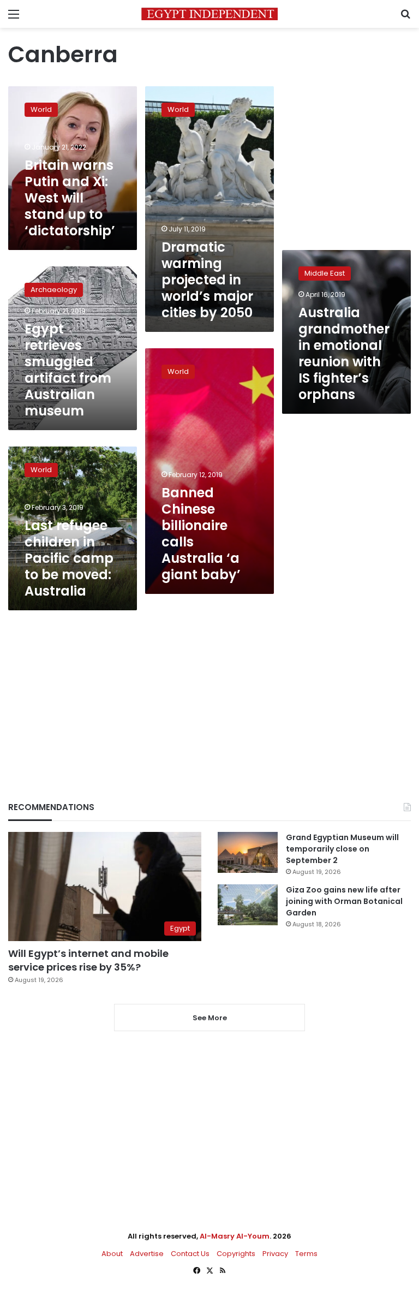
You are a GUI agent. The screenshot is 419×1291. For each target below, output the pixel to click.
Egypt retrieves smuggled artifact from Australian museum (68, 370)
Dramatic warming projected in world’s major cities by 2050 (207, 280)
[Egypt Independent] (209, 14)
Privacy (275, 1253)
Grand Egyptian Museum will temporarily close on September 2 (342, 849)
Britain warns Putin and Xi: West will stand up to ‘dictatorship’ (70, 198)
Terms (306, 1253)
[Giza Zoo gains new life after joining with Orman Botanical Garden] (248, 904)
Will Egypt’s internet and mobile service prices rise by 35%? (88, 960)
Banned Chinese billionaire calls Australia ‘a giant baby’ (201, 534)
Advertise (147, 1253)
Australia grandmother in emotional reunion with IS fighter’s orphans (344, 353)
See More (210, 1018)
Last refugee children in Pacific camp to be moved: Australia (69, 558)
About (112, 1253)
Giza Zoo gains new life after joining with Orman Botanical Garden (344, 901)
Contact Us (190, 1253)
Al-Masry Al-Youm (235, 1236)
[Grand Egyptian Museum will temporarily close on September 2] (248, 852)
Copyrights (236, 1253)
